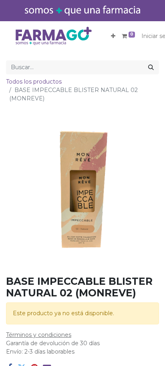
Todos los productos (34, 81)
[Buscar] (151, 67)
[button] (113, 36)
